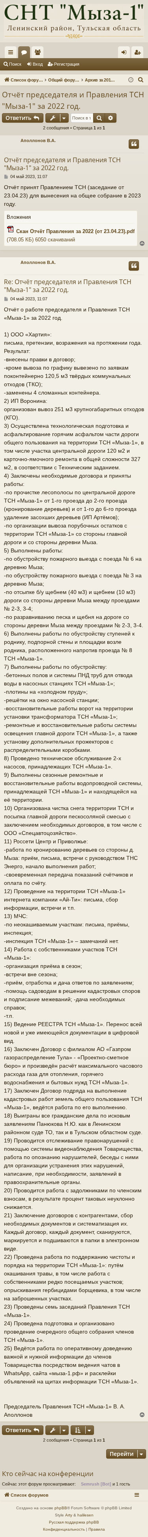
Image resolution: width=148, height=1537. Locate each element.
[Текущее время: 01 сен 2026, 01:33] (130, 80)
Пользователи (39, 53)
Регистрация (66, 64)
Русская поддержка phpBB (74, 1522)
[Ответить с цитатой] (134, 144)
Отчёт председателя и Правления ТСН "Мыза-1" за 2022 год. (73, 100)
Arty (68, 1515)
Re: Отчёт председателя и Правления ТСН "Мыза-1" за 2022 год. (67, 286)
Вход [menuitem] (126, 53)
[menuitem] (140, 80)
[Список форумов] (74, 21)
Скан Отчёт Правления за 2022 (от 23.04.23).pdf (75, 231)
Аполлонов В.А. (38, 140)
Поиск (15, 64)
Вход (38, 64)
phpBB (60, 1508)
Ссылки (12, 53)
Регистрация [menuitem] (139, 53)
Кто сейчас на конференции (48, 1473)
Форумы (25, 53)
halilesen (85, 1515)
